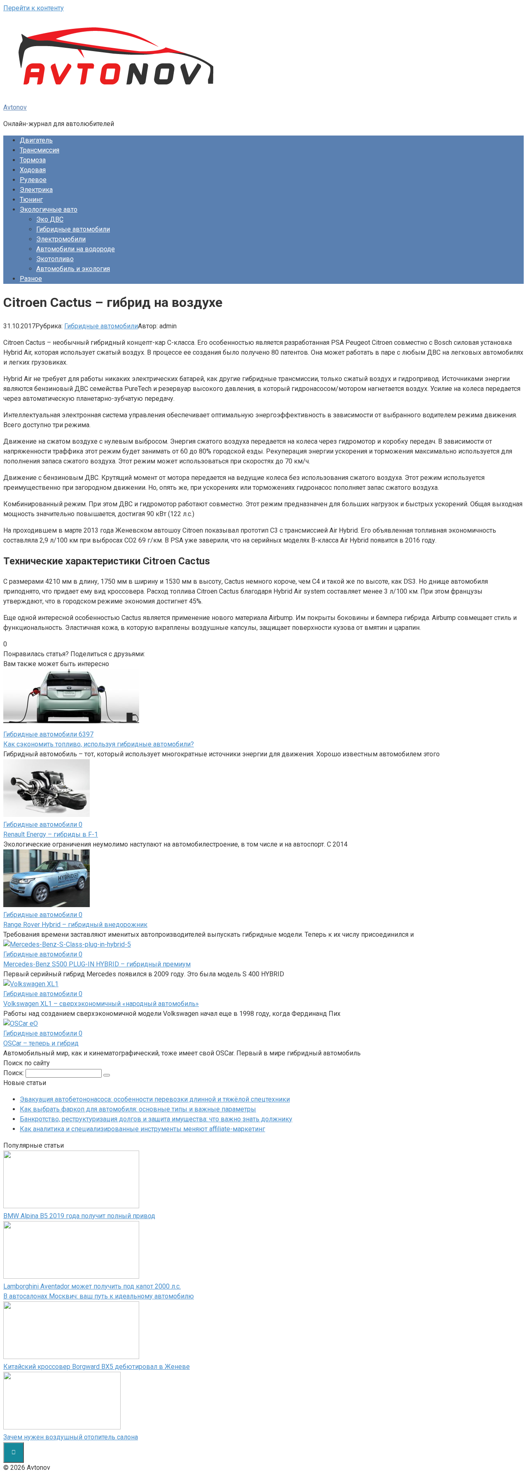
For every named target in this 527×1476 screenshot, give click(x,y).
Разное (31, 279)
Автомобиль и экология (73, 269)
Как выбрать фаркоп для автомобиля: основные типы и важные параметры (138, 1109)
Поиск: (14, 1073)
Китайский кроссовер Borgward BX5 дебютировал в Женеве (96, 1367)
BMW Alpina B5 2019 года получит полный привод (79, 1216)
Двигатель (36, 140)
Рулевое (33, 180)
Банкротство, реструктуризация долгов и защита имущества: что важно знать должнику (156, 1119)
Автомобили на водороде (75, 249)
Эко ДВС (49, 219)
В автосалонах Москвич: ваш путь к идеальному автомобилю (98, 1296)
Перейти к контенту (33, 8)
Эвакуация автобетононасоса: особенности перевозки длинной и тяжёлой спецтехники (155, 1099)
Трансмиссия (39, 150)
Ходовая (33, 170)
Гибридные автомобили (73, 229)
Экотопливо (55, 259)
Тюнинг (31, 200)
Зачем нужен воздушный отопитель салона (70, 1437)
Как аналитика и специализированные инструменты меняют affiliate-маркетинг (142, 1129)
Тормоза (33, 160)
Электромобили (61, 239)
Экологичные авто (48, 209)
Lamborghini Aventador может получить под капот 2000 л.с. (92, 1286)
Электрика (36, 190)
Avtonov (15, 107)
